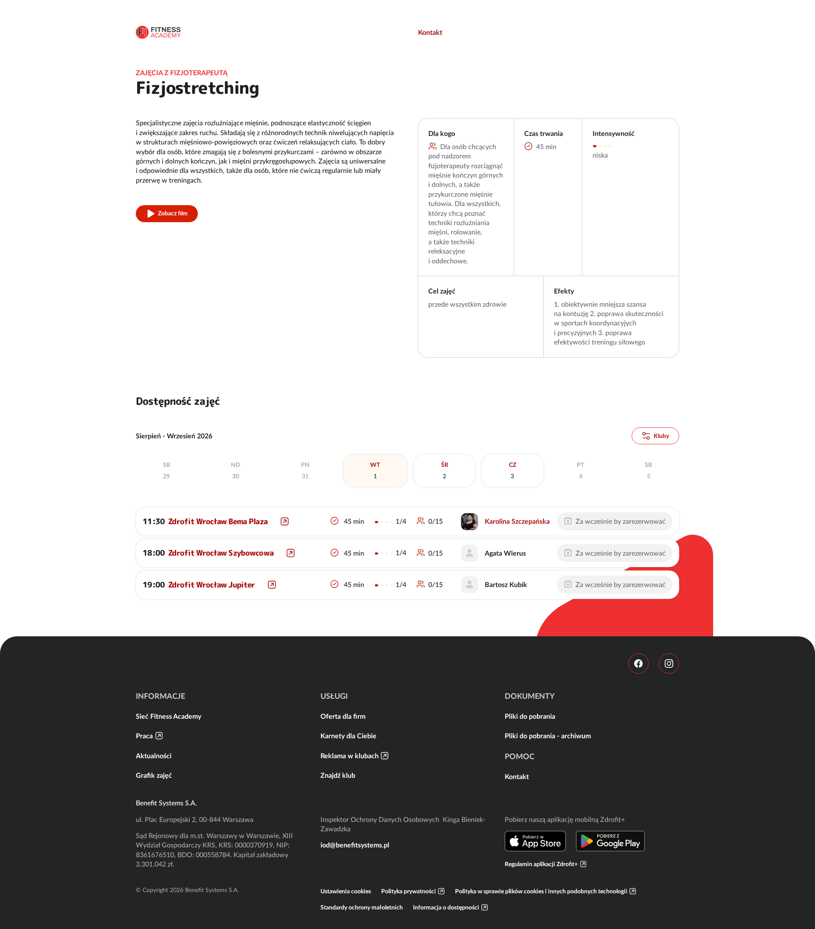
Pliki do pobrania (530, 716)
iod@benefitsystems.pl (354, 845)
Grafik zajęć (154, 775)
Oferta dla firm (342, 716)
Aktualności (153, 756)
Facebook (638, 663)
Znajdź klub (337, 775)
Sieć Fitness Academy (168, 716)
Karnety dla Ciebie (348, 736)
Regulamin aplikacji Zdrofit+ (541, 864)
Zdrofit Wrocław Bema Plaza (217, 521)
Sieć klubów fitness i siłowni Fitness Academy (158, 32)
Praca (144, 736)
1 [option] (375, 470)
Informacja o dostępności (446, 907)
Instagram (669, 663)
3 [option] (512, 470)
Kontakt (430, 32)
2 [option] (444, 470)
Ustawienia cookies (345, 891)
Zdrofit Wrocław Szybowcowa (220, 553)
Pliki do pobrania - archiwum (548, 736)
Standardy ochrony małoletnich (361, 907)
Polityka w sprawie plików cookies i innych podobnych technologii (541, 891)
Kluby (661, 435)
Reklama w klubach (349, 756)
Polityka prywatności (408, 891)
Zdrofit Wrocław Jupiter (211, 584)
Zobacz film (173, 213)
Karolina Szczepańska (517, 521)
